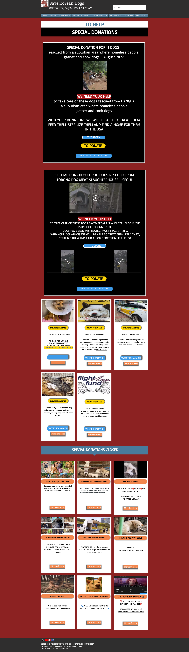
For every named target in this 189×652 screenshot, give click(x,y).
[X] (43, 640)
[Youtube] (46, 640)
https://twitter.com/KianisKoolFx (131, 612)
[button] (57, 357)
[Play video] (94, 75)
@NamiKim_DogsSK (61, 8)
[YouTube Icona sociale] (49, 640)
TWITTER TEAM (83, 8)
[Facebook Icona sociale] (52, 640)
